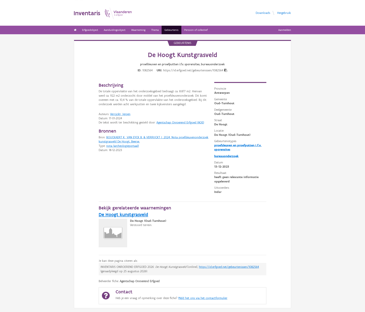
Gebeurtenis (171, 30)
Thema (155, 30)
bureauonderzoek (226, 156)
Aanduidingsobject (114, 30)
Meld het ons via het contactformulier (202, 298)
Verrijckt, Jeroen (120, 114)
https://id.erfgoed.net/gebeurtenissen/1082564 (229, 267)
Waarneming (138, 30)
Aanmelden (284, 30)
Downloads (263, 12)
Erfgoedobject (90, 30)
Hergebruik (284, 12)
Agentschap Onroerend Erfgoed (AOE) (180, 122)
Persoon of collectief (196, 30)
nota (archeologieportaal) (122, 146)
